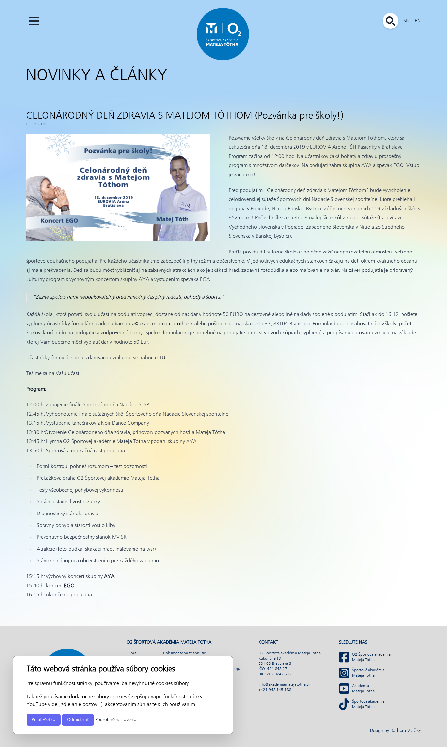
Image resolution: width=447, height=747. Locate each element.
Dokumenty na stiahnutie (184, 653)
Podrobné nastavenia (115, 720)
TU (162, 357)
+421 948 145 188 (275, 690)
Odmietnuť (78, 720)
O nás (131, 653)
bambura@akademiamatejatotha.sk (154, 323)
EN (418, 20)
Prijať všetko (43, 720)
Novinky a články (96, 76)
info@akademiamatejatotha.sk (284, 685)
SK (406, 20)
